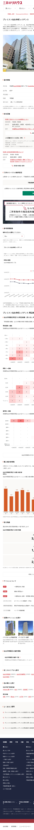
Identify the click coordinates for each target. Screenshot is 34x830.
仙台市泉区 (6, 677)
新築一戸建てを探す (8, 762)
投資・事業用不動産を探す (10, 768)
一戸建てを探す (7, 759)
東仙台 (12, 696)
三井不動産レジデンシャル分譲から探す (13, 774)
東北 (27, 742)
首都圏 (5, 742)
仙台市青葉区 (17, 86)
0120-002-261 (19, 166)
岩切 (29, 696)
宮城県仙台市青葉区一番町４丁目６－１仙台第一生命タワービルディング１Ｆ (21, 160)
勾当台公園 (6, 689)
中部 (16, 742)
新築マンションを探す (9, 756)
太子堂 (21, 696)
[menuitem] (10, 8)
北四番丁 (25, 689)
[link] (10, 633)
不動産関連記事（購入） (9, 786)
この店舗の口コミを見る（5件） (14, 138)
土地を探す (6, 765)
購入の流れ (6, 780)
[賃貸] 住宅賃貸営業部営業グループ (13, 152)
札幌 (22, 742)
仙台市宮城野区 (21, 674)
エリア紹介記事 (7, 789)
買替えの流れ (6, 783)
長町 (4, 696)
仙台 (15, 689)
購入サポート (6, 777)
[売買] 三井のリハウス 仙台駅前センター (17, 119)
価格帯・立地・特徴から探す (10, 771)
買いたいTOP (6, 750)
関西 (11, 742)
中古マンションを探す (9, 753)
